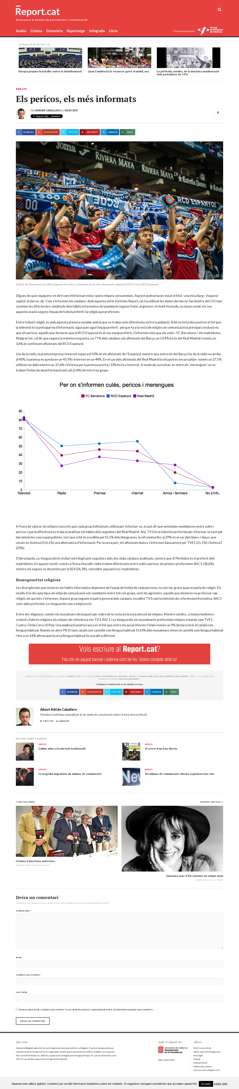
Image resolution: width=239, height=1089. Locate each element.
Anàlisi (21, 31)
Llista (113, 31)
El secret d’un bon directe (161, 748)
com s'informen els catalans (111, 676)
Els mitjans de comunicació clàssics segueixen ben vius (179, 774)
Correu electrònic (29, 975)
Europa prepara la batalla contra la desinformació (50, 71)
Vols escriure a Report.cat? (206, 1070)
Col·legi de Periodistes (56, 1059)
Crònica (36, 31)
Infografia (97, 31)
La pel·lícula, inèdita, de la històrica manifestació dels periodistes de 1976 (188, 72)
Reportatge (76, 31)
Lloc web (21, 992)
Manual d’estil (200, 1062)
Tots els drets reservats (30, 1084)
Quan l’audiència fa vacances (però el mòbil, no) (118, 71)
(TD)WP (105, 1084)
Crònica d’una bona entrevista (35, 861)
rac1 (156, 676)
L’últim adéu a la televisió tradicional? (62, 748)
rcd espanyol (167, 676)
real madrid (182, 676)
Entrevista (54, 31)
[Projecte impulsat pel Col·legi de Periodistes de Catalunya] (210, 31)
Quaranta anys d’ (194, 876)
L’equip (196, 1059)
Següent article (210, 802)
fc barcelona (145, 676)
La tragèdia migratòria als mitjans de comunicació (70, 774)
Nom (19, 957)
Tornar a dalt (213, 1084)
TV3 (192, 676)
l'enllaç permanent (129, 679)
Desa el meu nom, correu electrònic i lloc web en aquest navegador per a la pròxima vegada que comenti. (86, 1009)
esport (133, 676)
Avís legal (198, 1055)
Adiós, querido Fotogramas (207, 1051)
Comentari (23, 911)
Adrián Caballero (48, 110)
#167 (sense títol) (202, 1048)
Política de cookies (202, 1066)
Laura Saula (202, 880)
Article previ (26, 802)
